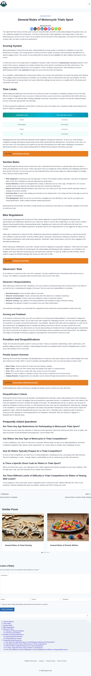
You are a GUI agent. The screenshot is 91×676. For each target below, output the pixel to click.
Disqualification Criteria (13, 638)
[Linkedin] (42, 28)
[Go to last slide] (5, 532)
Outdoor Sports (45, 16)
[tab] (43, 552)
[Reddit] (38, 28)
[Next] (86, 532)
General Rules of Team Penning (18, 545)
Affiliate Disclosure (31, 661)
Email (34, 599)
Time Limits (7, 623)
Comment (4, 575)
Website (65, 599)
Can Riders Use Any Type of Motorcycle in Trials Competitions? (26, 644)
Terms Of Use (61, 661)
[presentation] (23, 527)
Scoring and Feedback (13, 632)
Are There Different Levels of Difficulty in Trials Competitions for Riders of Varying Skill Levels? (37, 649)
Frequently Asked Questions (12, 640)
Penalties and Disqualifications (13, 634)
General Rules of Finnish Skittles (64, 545)
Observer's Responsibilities (15, 631)
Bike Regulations (8, 627)
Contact (41, 661)
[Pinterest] (45, 28)
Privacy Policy (50, 661)
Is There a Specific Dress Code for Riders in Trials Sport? (24, 647)
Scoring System (8, 621)
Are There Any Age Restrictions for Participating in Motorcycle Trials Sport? (30, 642)
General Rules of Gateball (8, 495)
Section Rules (7, 625)
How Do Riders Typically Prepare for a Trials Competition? (24, 646)
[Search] (87, 615)
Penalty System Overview (14, 636)
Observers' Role (8, 629)
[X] (35, 28)
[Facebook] (31, 28)
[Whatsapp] (55, 28)
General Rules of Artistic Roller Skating (78, 495)
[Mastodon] (49, 28)
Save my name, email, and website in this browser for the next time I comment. (25, 604)
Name (3, 599)
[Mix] (52, 28)
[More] (59, 28)
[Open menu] (89, 4)
